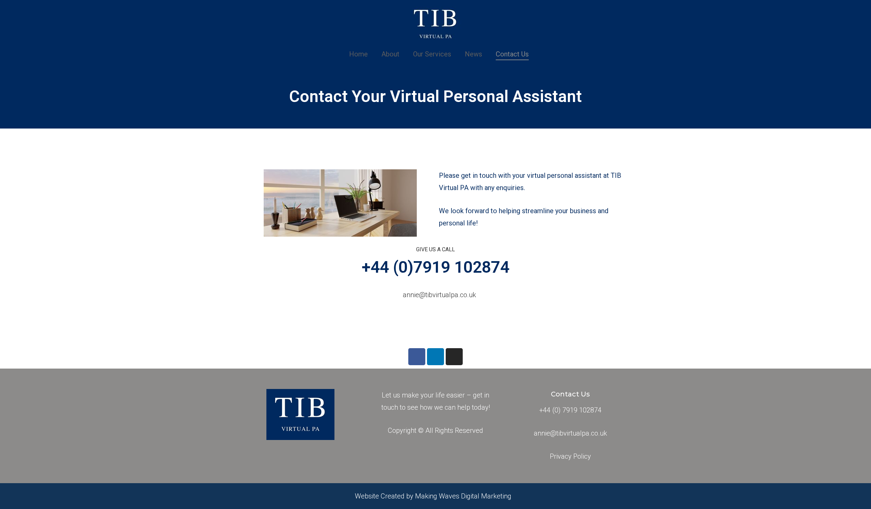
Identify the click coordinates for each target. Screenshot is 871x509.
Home (358, 54)
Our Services (432, 54)
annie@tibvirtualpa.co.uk (570, 433)
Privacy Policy (570, 456)
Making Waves (438, 496)
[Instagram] (454, 356)
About (390, 54)
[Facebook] (416, 356)
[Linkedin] (435, 356)
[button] (434, 295)
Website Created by (385, 496)
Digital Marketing (486, 496)
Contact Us (512, 54)
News (473, 54)
